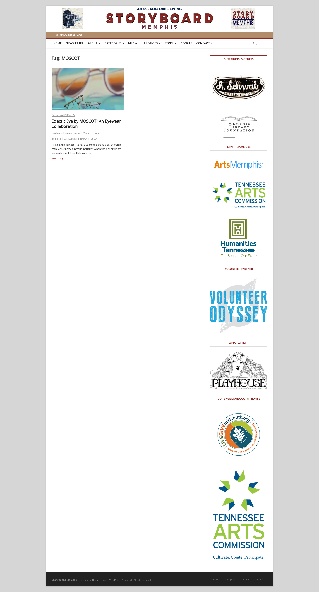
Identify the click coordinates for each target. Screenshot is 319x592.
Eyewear (72, 138)
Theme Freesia (99, 580)
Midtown (82, 138)
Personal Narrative (63, 114)
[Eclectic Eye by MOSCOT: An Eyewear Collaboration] (88, 89)
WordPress (114, 580)
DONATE (186, 43)
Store (169, 43)
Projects (151, 43)
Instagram (230, 579)
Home (57, 43)
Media (132, 43)
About (92, 43)
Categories (112, 43)
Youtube (261, 579)
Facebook (214, 579)
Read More (62, 159)
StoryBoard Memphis (65, 579)
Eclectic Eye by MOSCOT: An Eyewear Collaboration (86, 123)
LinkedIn (246, 579)
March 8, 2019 (92, 133)
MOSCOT (93, 138)
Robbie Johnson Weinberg (66, 133)
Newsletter (75, 43)
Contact (203, 43)
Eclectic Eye (61, 138)
